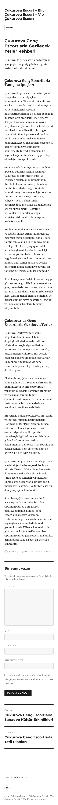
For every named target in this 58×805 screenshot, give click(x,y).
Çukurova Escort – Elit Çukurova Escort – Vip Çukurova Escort (24, 14)
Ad (7, 631)
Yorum (9, 586)
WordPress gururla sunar (34, 799)
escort (7, 796)
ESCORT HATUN (43, 551)
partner (12, 551)
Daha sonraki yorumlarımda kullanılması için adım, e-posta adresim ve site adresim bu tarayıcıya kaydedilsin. (28, 679)
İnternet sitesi (13, 660)
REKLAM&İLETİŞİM (15, 777)
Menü (9, 27)
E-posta (10, 645)
